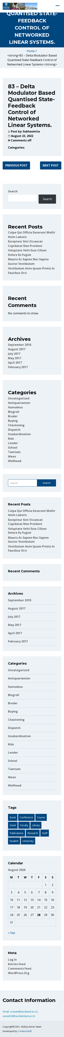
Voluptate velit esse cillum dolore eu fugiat (27, 531)
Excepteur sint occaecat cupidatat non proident (25, 522)
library (36, 825)
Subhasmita (31, 131)
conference (26, 817)
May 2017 (14, 358)
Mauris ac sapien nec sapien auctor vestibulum (28, 540)
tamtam (14, 452)
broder (13, 416)
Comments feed (19, 968)
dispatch (14, 430)
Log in (12, 960)
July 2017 (14, 354)
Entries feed (16, 964)
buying (13, 421)
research (32, 833)
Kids (11, 439)
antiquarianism (19, 403)
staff (44, 833)
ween (12, 456)
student (14, 841)
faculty (24, 825)
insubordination (19, 434)
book (13, 817)
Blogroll (13, 412)
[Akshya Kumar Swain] (20, 6)
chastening (16, 425)
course (41, 817)
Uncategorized (18, 398)
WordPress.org (18, 973)
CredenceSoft (25, 1031)
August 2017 (16, 349)
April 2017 (15, 363)
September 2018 (19, 345)
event (13, 825)
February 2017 (18, 367)
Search (13, 191)
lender (13, 443)
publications (16, 833)
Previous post (16, 165)
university (28, 841)
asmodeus (15, 407)
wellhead (14, 461)
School (12, 447)
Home (31, 51)
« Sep (11, 933)
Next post (51, 165)
